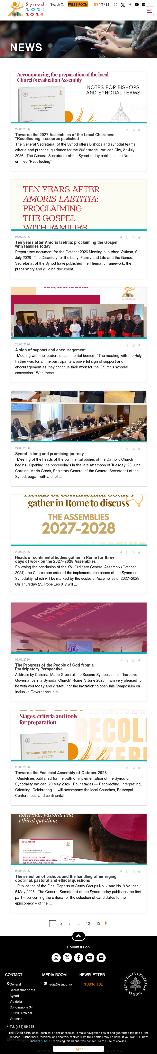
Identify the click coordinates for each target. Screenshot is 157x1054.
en (97, 4)
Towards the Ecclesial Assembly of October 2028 (61, 772)
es (108, 4)
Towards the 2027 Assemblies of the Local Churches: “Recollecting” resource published (64, 136)
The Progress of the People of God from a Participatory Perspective (54, 667)
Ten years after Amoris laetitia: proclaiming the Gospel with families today (66, 244)
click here (44, 1041)
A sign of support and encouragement (50, 350)
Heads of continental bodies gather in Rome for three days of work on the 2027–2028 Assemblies (64, 559)
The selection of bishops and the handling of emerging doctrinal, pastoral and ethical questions (66, 878)
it (102, 4)
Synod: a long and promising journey (49, 453)
